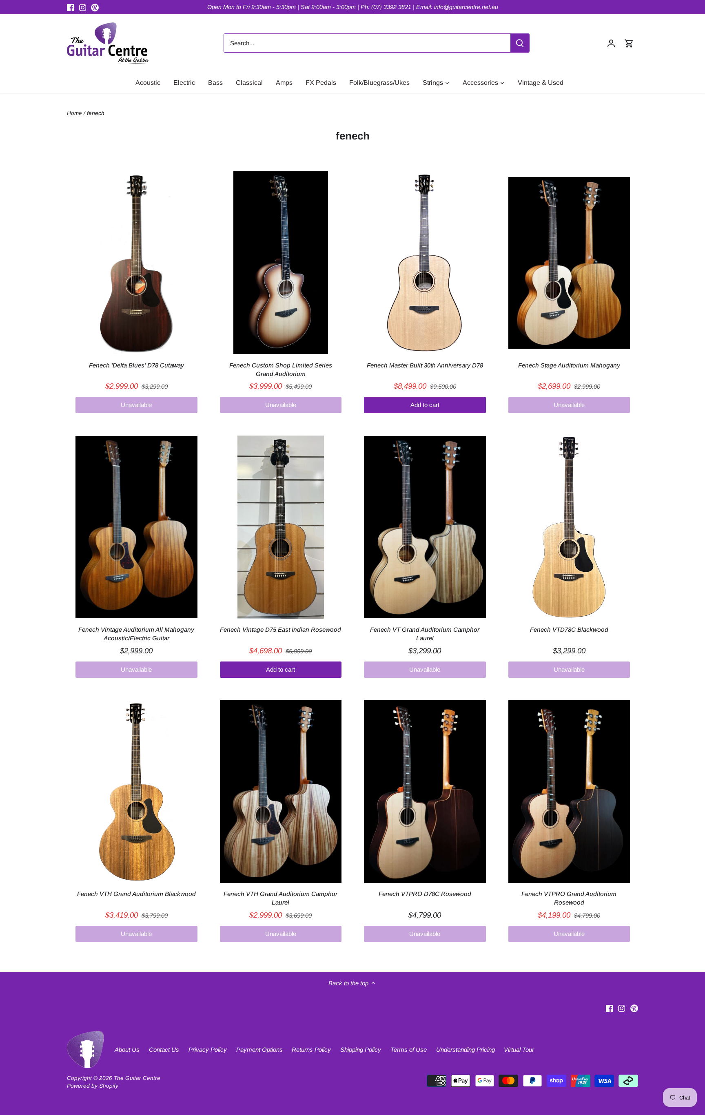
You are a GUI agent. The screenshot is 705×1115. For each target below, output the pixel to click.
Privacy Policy (207, 1049)
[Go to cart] (629, 43)
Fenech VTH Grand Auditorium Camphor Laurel (280, 898)
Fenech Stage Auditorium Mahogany (569, 365)
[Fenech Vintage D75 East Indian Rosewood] (281, 527)
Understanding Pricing (465, 1049)
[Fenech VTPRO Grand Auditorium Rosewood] (569, 791)
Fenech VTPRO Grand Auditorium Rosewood (568, 898)
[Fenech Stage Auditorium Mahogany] (569, 262)
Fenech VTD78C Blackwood (569, 629)
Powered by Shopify (92, 1086)
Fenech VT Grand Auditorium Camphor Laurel (424, 634)
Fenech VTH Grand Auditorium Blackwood (136, 893)
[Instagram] (82, 7)
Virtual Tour (519, 1049)
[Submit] (519, 43)
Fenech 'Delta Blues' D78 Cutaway (136, 365)
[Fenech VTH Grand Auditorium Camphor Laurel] (281, 791)
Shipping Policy (360, 1049)
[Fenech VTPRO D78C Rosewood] (425, 791)
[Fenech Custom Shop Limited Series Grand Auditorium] (281, 262)
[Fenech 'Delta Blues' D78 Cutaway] (136, 262)
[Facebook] (70, 7)
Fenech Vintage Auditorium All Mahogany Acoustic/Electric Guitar (136, 634)
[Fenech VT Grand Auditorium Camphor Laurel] (425, 527)
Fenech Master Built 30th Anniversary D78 (425, 365)
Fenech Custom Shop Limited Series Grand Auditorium (280, 369)
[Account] (611, 43)
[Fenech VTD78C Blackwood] (569, 527)
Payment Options (259, 1049)
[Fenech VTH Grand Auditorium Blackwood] (136, 791)
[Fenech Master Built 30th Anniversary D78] (425, 262)
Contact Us (164, 1049)
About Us (127, 1049)
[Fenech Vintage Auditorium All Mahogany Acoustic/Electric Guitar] (136, 527)
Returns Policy (311, 1049)
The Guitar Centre (137, 1078)
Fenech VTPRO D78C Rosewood (425, 893)
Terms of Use (408, 1049)
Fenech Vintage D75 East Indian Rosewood (280, 629)
